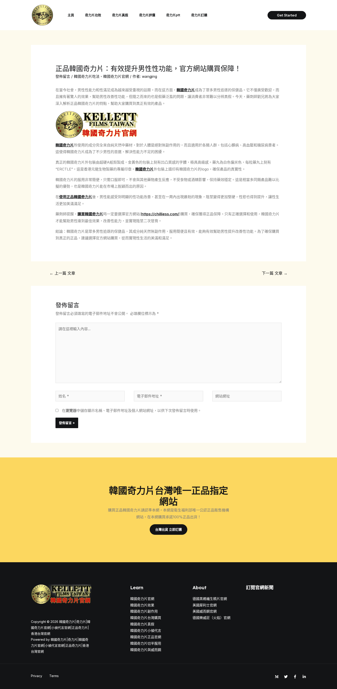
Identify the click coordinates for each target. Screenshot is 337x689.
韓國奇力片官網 (116, 76)
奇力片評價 (147, 15)
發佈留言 (62, 76)
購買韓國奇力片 (90, 214)
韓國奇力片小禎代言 (145, 630)
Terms (54, 676)
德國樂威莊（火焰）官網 (211, 618)
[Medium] (277, 676)
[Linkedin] (304, 676)
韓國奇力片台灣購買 (145, 618)
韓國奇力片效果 (142, 605)
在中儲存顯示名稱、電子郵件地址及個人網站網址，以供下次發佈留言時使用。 (131, 410)
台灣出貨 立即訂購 (168, 529)
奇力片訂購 (199, 15)
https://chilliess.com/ (160, 214)
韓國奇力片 (186, 90)
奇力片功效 (93, 15)
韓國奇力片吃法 (86, 76)
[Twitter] (286, 676)
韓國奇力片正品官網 (145, 637)
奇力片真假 (120, 15)
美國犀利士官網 (205, 605)
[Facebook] (295, 676)
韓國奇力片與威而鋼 (145, 650)
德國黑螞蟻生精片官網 (210, 599)
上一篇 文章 (62, 273)
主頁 (71, 15)
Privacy (36, 676)
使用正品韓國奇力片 (75, 197)
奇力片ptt (173, 15)
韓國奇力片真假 (142, 624)
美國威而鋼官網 (205, 611)
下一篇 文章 (274, 273)
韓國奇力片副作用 (144, 611)
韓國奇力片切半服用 (145, 643)
